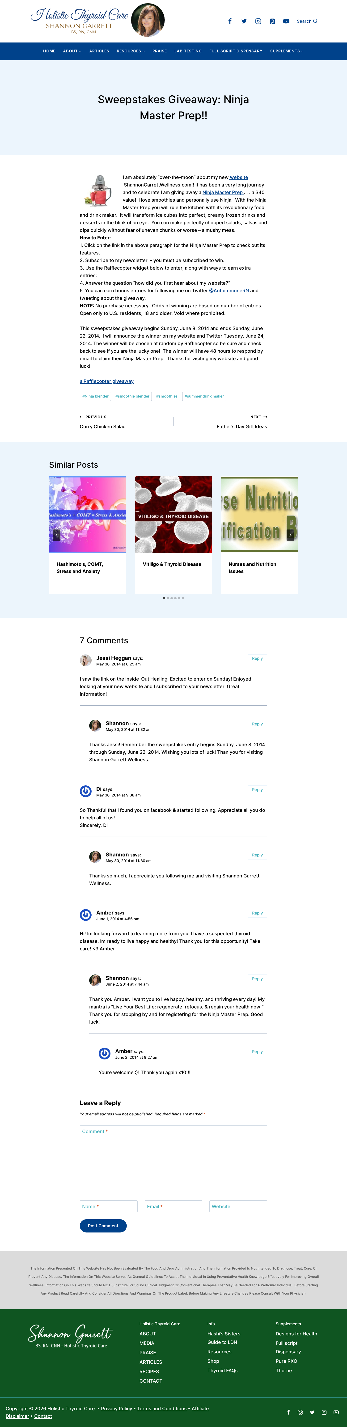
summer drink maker (204, 396)
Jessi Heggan (113, 658)
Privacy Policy (116, 1408)
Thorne (284, 1370)
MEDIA (147, 1343)
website (238, 177)
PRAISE (148, 1352)
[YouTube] (286, 21)
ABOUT (148, 1334)
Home (49, 51)
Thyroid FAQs (222, 1370)
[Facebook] (230, 21)
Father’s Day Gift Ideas (242, 422)
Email (155, 1206)
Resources (219, 1352)
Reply (257, 658)
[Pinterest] (272, 21)
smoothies (167, 396)
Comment (95, 1131)
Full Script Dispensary (236, 51)
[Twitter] (244, 21)
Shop (213, 1361)
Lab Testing (188, 51)
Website (221, 1206)
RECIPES (149, 1371)
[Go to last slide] (56, 535)
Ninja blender (95, 396)
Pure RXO (286, 1361)
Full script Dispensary (288, 1347)
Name (90, 1206)
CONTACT (151, 1381)
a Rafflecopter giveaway (107, 381)
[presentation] (87, 514)
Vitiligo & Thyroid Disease (172, 564)
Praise (159, 51)
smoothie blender (132, 396)
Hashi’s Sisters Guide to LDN (224, 1338)
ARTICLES (99, 51)
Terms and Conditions (162, 1408)
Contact (43, 1416)
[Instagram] (258, 21)
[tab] (164, 598)
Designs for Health (296, 1334)
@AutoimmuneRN (229, 290)
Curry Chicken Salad (103, 422)
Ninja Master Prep (223, 192)
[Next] (290, 535)
